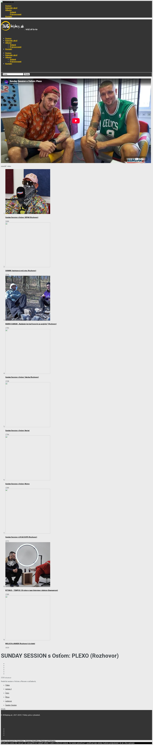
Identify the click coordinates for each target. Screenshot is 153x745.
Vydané (13, 12)
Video (7, 685)
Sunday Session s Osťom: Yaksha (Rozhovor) (22, 377)
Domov (8, 6)
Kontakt (8, 16)
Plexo (7, 697)
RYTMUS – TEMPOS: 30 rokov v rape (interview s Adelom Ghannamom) (31, 590)
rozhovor (8, 701)
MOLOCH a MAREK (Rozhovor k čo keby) (20, 644)
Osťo (7, 693)
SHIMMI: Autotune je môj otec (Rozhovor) (20, 271)
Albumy (8, 10)
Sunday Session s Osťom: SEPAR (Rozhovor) (21, 217)
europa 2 (8, 689)
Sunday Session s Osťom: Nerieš (17, 430)
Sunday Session (11, 705)
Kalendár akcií (11, 8)
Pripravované (15, 14)
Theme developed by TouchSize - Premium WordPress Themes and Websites (28, 741)
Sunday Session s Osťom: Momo (17, 484)
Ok (136, 743)
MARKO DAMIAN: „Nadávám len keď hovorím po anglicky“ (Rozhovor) (31, 324)
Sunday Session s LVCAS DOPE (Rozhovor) (21, 537)
